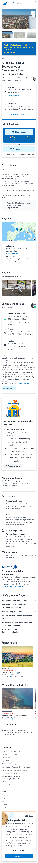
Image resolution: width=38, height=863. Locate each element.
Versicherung (6, 758)
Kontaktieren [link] (9, 388)
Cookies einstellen (19, 851)
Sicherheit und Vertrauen (10, 755)
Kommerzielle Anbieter (9, 785)
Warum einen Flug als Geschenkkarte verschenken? (19, 154)
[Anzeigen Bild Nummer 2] (19, 35)
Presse (4, 807)
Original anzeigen (13, 208)
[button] (17, 229)
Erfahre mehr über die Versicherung (14, 586)
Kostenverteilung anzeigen (16, 114)
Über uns (5, 795)
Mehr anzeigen (24, 384)
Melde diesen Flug (11, 725)
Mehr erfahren (11, 546)
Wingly (4, 730)
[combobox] (23, 3)
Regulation (5, 761)
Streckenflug (22, 730)
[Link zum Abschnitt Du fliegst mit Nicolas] (34, 80)
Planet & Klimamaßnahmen (11, 751)
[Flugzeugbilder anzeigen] (16, 288)
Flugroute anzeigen (14, 95)
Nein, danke (29, 816)
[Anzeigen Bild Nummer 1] (7, 35)
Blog (3, 798)
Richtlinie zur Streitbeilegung (11, 773)
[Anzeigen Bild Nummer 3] (32, 35)
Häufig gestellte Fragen (9, 764)
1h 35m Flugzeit (21, 78)
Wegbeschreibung (11, 253)
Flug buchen (20, 132)
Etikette (4, 782)
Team (3, 801)
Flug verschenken (20, 149)
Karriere (4, 804)
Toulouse (12, 730)
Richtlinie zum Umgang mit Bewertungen (16, 767)
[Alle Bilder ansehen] (19, 19)
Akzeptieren (19, 856)
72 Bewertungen (13, 122)
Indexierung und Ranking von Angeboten (15, 770)
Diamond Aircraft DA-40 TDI (11, 80)
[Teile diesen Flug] (33, 13)
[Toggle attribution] (34, 239)
